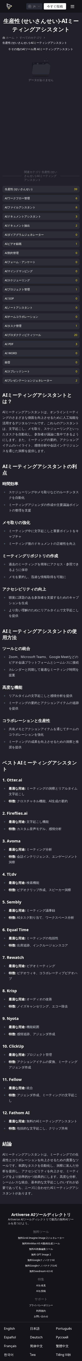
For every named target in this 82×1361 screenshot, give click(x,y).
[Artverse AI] (9, 6)
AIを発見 (41, 1285)
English (9, 1328)
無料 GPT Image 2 (41, 1254)
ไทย (33, 1354)
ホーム (10, 37)
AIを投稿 (41, 1291)
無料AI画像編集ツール (41, 1249)
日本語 (35, 1328)
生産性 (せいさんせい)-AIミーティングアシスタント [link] (34, 43)
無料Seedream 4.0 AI (41, 1271)
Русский (62, 1337)
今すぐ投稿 (55, 6)
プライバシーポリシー (41, 1305)
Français (10, 1346)
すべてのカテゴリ (31, 37)
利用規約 (41, 1310)
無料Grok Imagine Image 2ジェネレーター (41, 1238)
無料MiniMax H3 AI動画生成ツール (41, 1243)
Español (10, 1337)
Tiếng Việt (63, 1354)
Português (64, 1328)
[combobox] (34, 6)
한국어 (9, 1354)
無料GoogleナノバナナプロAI (41, 1265)
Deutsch (36, 1337)
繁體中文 (62, 1346)
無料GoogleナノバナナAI (41, 1260)
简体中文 (36, 1346)
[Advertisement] (41, 125)
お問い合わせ (41, 1316)
